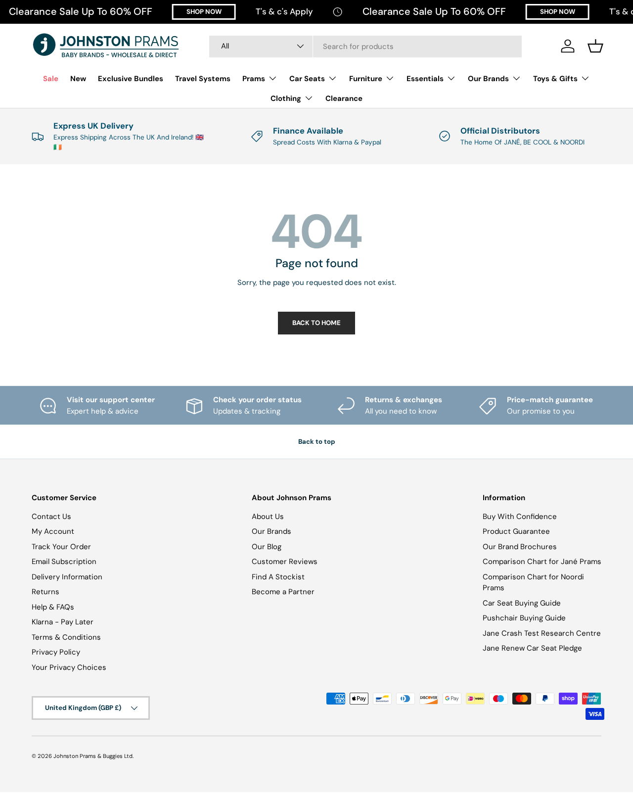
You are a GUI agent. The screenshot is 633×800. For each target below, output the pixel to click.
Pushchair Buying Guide (524, 618)
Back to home (316, 323)
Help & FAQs (53, 607)
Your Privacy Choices (69, 667)
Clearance (343, 98)
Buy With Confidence (520, 516)
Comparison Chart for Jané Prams (542, 561)
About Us (268, 516)
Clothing (286, 98)
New (78, 79)
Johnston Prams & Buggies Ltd (93, 756)
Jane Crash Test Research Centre (542, 633)
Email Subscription (64, 561)
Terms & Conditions (66, 637)
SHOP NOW (204, 11)
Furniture (365, 79)
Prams (253, 79)
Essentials (425, 79)
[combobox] (365, 46)
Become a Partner (283, 592)
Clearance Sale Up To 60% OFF (80, 11)
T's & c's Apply (284, 11)
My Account (53, 531)
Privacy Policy (56, 652)
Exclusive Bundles (130, 79)
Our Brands (488, 79)
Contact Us (51, 516)
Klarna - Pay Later (62, 622)
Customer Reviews (284, 561)
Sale (50, 79)
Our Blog (266, 547)
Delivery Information (67, 577)
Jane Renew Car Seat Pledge (532, 648)
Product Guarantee (516, 531)
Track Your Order (61, 547)
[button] (595, 46)
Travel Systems (202, 79)
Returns (45, 592)
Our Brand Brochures (520, 547)
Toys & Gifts (555, 79)
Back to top (316, 441)
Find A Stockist (278, 577)
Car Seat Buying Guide (522, 603)
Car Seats (307, 79)
